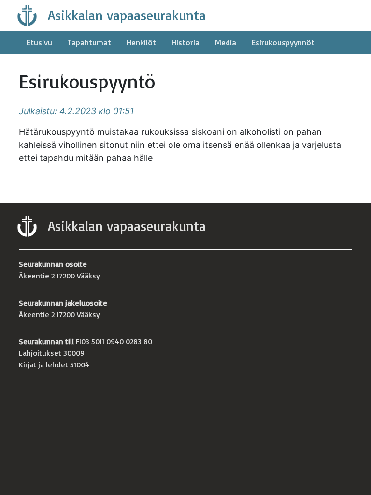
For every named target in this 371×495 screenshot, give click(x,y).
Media (225, 42)
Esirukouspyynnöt (283, 42)
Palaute (98, 73)
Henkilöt (141, 42)
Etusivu (39, 42)
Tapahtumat (89, 42)
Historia (185, 42)
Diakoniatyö (48, 73)
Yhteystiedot (150, 73)
